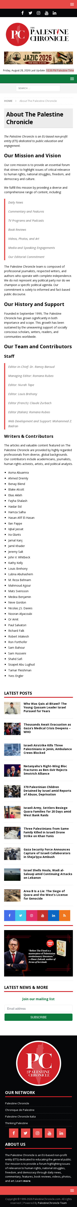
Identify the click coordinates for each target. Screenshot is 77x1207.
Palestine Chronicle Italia (20, 1116)
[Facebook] (22, 13)
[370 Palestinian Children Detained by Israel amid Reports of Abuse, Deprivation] (12, 791)
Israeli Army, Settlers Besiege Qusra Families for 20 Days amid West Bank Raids (47, 811)
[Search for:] (38, 88)
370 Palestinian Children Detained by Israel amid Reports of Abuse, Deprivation (47, 790)
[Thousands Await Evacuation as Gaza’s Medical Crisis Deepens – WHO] (12, 729)
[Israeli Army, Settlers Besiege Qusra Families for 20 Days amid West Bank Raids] (12, 812)
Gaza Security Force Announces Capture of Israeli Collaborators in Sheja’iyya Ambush (47, 853)
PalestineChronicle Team (52, 1203)
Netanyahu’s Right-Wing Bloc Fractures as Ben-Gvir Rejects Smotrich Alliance (45, 769)
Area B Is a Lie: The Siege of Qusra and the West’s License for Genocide (46, 894)
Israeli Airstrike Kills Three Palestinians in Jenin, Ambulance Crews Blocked (48, 749)
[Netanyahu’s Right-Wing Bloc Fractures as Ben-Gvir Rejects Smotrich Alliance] (12, 770)
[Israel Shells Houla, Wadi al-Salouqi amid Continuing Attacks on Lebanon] (12, 874)
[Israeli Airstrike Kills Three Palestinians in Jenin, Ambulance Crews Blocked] (12, 749)
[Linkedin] (54, 13)
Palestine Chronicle (17, 1103)
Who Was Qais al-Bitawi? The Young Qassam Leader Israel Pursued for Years (45, 707)
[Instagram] (38, 13)
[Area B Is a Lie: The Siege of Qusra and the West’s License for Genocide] (12, 895)
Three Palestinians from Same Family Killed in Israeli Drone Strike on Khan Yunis (46, 832)
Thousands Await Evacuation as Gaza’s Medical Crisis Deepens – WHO (47, 728)
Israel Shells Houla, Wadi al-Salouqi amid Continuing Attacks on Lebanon (48, 874)
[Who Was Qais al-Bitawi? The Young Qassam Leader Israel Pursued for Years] (12, 708)
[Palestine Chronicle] (38, 1084)
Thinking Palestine (16, 1123)
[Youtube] (46, 13)
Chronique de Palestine (19, 1110)
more (26, 1181)
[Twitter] (30, 13)
